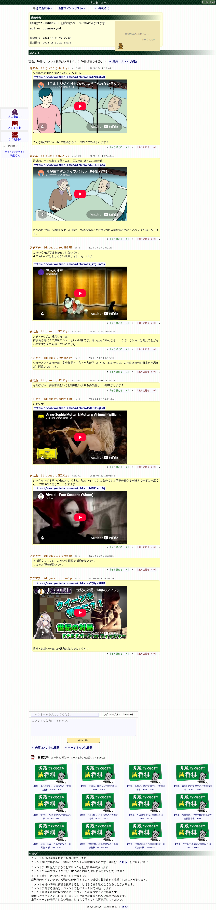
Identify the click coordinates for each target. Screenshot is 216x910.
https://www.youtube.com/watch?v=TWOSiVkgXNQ (69, 408)
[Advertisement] (13, 56)
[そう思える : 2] (119, 467)
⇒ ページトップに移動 (78, 747)
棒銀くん (15, 154)
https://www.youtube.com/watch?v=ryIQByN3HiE (69, 583)
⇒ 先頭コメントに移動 (45, 747)
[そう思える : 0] (119, 147)
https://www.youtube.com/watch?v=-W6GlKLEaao (69, 165)
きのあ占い (14, 116)
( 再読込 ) (102, 8)
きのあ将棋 (14, 127)
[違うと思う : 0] (146, 147)
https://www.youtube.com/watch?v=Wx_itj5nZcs (69, 264)
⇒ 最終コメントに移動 (123, 61)
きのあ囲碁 (14, 139)
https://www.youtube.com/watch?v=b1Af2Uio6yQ (69, 77)
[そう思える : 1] (119, 323)
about (125, 906)
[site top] (208, 2)
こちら (123, 862)
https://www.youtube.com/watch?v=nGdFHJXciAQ (69, 488)
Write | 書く (83, 740)
